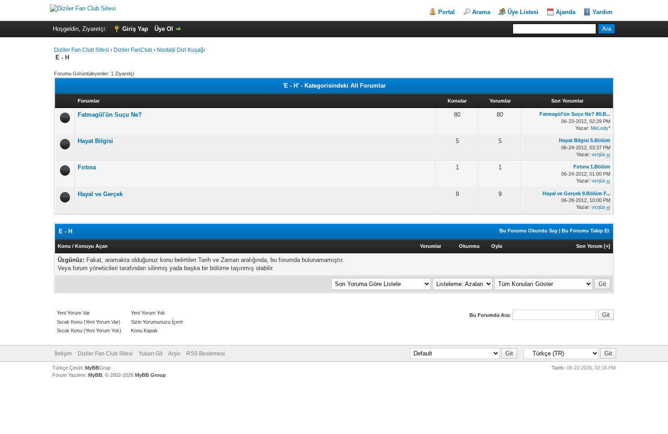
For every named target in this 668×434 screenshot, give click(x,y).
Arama (481, 12)
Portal (446, 12)
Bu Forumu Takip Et (585, 230)
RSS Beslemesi (205, 353)
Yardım (603, 12)
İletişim (63, 353)
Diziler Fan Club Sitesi (82, 50)
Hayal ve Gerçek (100, 194)
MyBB (92, 367)
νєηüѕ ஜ (601, 154)
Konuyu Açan (91, 246)
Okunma (469, 246)
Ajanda (565, 12)
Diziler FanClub (133, 50)
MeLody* (600, 128)
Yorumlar (430, 246)
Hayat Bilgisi (95, 141)
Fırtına (87, 167)
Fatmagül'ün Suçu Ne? (110, 114)
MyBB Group (150, 375)
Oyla (496, 246)
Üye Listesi (523, 12)
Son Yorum (589, 246)
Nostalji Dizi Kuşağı (181, 50)
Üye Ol (164, 28)
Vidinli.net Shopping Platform (334, 392)
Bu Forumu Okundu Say (528, 230)
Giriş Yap (135, 28)
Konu (64, 246)
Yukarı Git (150, 353)
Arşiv (174, 353)
